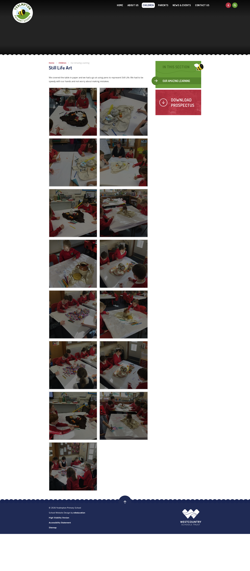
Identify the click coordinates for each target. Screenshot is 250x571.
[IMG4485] (73, 314)
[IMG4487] (73, 264)
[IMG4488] (123, 213)
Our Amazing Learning (80, 63)
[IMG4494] (73, 162)
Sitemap (53, 527)
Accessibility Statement (60, 522)
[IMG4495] (123, 112)
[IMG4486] (123, 264)
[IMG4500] (123, 365)
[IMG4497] (123, 314)
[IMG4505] (73, 416)
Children (62, 63)
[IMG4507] (73, 466)
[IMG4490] (123, 162)
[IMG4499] (73, 365)
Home (51, 63)
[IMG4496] (73, 112)
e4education (79, 512)
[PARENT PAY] (228, 5)
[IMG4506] (123, 416)
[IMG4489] (73, 213)
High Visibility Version (59, 517)
